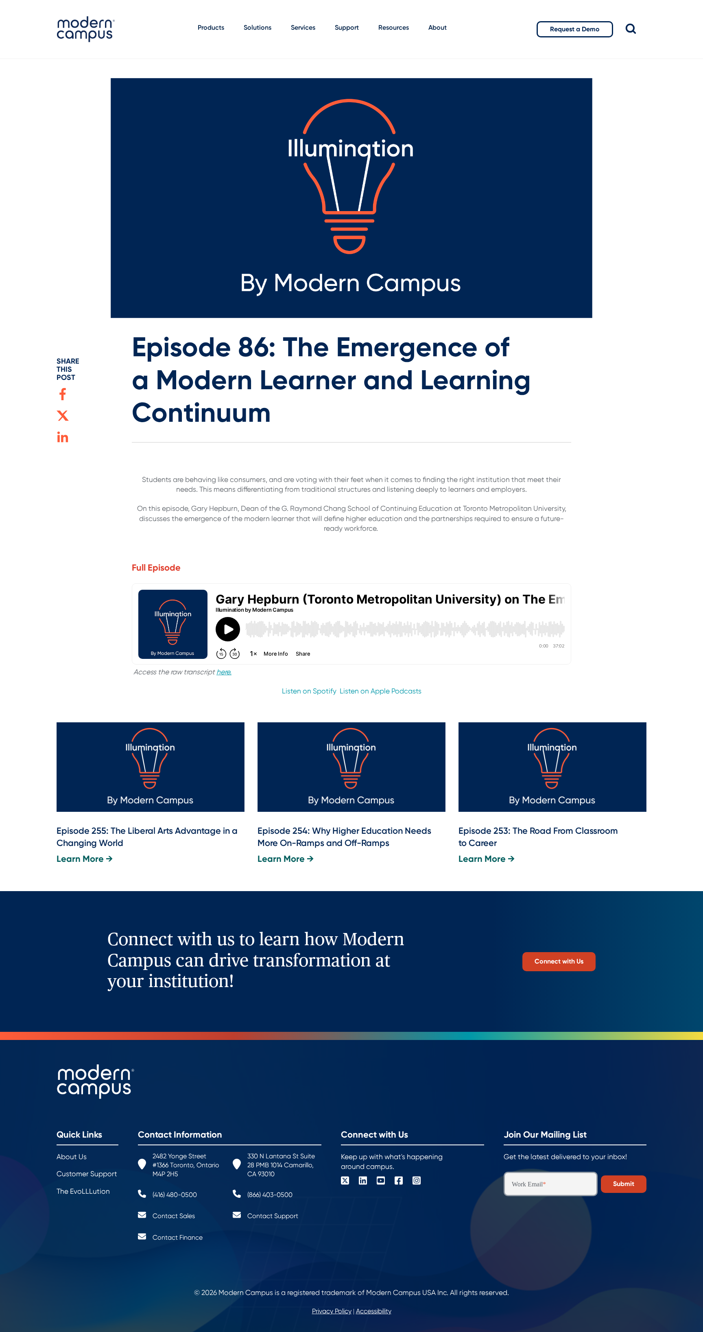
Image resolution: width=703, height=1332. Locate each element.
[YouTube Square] (381, 1182)
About (437, 27)
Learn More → (85, 858)
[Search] (636, 29)
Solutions (257, 27)
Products (211, 27)
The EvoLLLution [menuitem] (83, 1191)
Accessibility (373, 1311)
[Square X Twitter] (345, 1182)
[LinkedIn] (363, 1182)
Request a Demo (575, 29)
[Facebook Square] (399, 1182)
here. (223, 672)
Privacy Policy (332, 1311)
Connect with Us (559, 961)
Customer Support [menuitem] (87, 1174)
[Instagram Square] (417, 1182)
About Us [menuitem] (72, 1157)
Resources (393, 27)
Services (303, 27)
